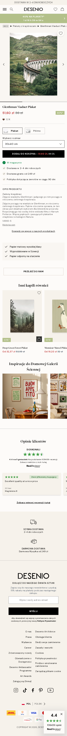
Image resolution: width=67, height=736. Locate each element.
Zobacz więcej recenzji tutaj (33, 502)
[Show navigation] (4, 9)
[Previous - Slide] (3, 64)
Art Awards (26, 676)
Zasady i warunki (44, 647)
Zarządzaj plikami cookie (48, 671)
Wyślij (33, 611)
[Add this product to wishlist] (61, 33)
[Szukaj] (11, 9)
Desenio (42, 727)
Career (28, 647)
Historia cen (8, 225)
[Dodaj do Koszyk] (39, 339)
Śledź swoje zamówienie (47, 642)
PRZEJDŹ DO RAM (34, 271)
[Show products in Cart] (62, 9)
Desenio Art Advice (45, 631)
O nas (28, 631)
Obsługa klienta (43, 637)
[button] (54, 722)
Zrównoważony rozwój (20, 653)
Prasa (29, 637)
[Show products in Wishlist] (55, 9)
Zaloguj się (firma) (22, 681)
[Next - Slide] (63, 64)
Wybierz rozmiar (11, 138)
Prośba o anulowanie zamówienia (46, 664)
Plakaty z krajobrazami (24, 26)
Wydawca (27, 642)
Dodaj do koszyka (33, 153)
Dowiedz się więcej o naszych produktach (33, 231)
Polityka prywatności (46, 658)
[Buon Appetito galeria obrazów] (25, 396)
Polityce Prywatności (46, 621)
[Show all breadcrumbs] (5, 26)
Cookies (39, 653)
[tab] (11, 101)
